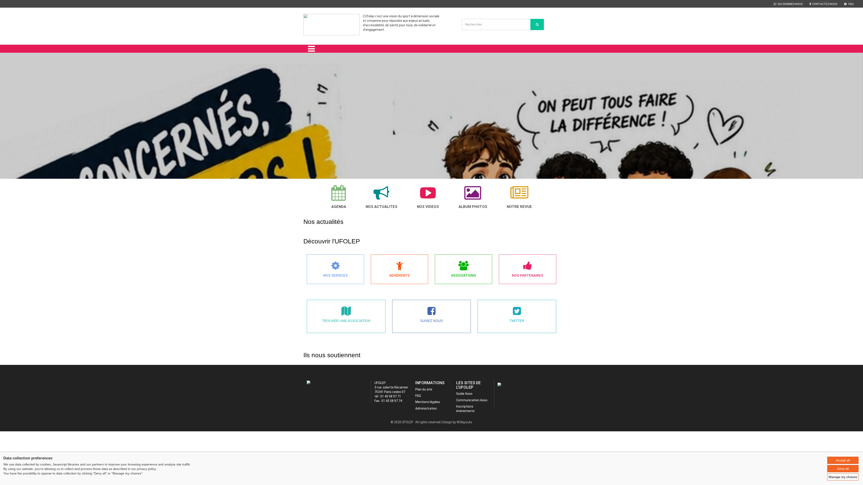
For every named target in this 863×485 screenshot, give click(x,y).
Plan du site (423, 389)
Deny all (843, 468)
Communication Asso (471, 400)
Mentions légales (427, 402)
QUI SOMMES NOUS (790, 4)
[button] (15, 122)
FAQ (851, 4)
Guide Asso (464, 393)
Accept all (843, 460)
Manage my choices (843, 477)
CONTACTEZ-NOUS (824, 4)
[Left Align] (537, 24)
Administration (426, 408)
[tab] (338, 197)
